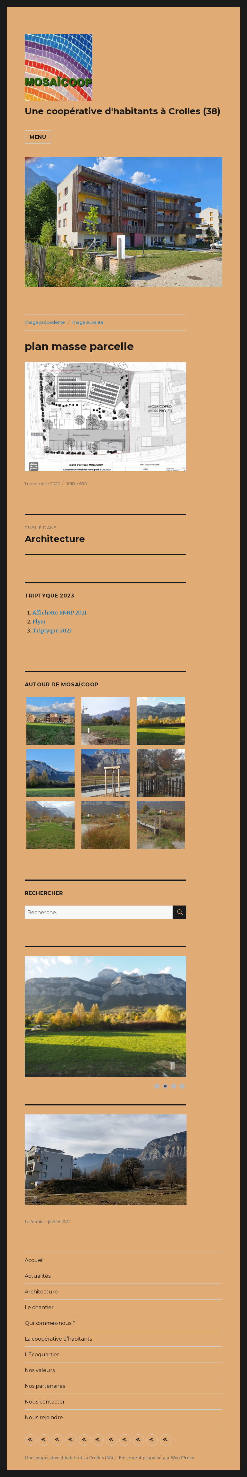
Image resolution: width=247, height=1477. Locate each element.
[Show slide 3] (173, 1086)
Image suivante (88, 322)
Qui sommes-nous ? (50, 1323)
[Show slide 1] (157, 1086)
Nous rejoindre (44, 1417)
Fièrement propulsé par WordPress (156, 1458)
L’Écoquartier (42, 1355)
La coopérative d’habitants (58, 1339)
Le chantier (39, 1307)
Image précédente (45, 322)
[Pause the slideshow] (166, 1016)
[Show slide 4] (182, 1086)
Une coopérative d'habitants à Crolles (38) (122, 111)
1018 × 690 (77, 483)
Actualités (37, 1276)
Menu (38, 137)
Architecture (41, 1292)
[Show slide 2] (165, 1086)
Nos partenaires (45, 1386)
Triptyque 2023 (52, 630)
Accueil (34, 1260)
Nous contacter (45, 1402)
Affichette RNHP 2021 (59, 612)
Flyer (39, 621)
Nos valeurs (40, 1370)
